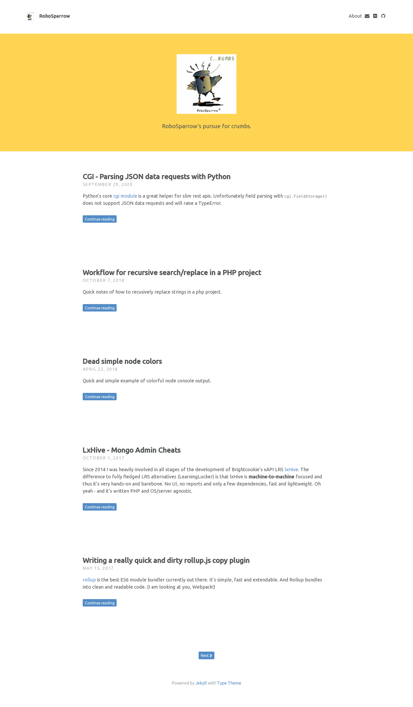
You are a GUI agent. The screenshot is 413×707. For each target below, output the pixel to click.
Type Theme (229, 683)
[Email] (367, 16)
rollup (89, 579)
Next (205, 655)
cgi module (125, 196)
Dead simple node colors (122, 361)
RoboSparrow (54, 16)
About (355, 16)
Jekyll (201, 683)
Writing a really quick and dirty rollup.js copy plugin (166, 560)
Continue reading (99, 219)
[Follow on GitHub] (383, 16)
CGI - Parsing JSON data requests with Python (157, 176)
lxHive (291, 469)
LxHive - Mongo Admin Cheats (132, 450)
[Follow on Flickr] (375, 16)
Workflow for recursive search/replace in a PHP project (172, 272)
